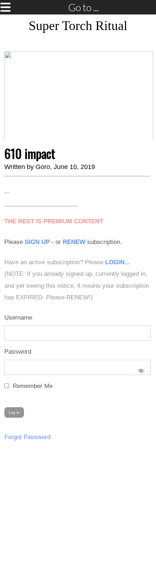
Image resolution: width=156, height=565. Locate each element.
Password (17, 351)
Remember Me (32, 386)
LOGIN (114, 262)
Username (18, 317)
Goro (43, 166)
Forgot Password (27, 437)
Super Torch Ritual (78, 25)
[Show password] (140, 369)
